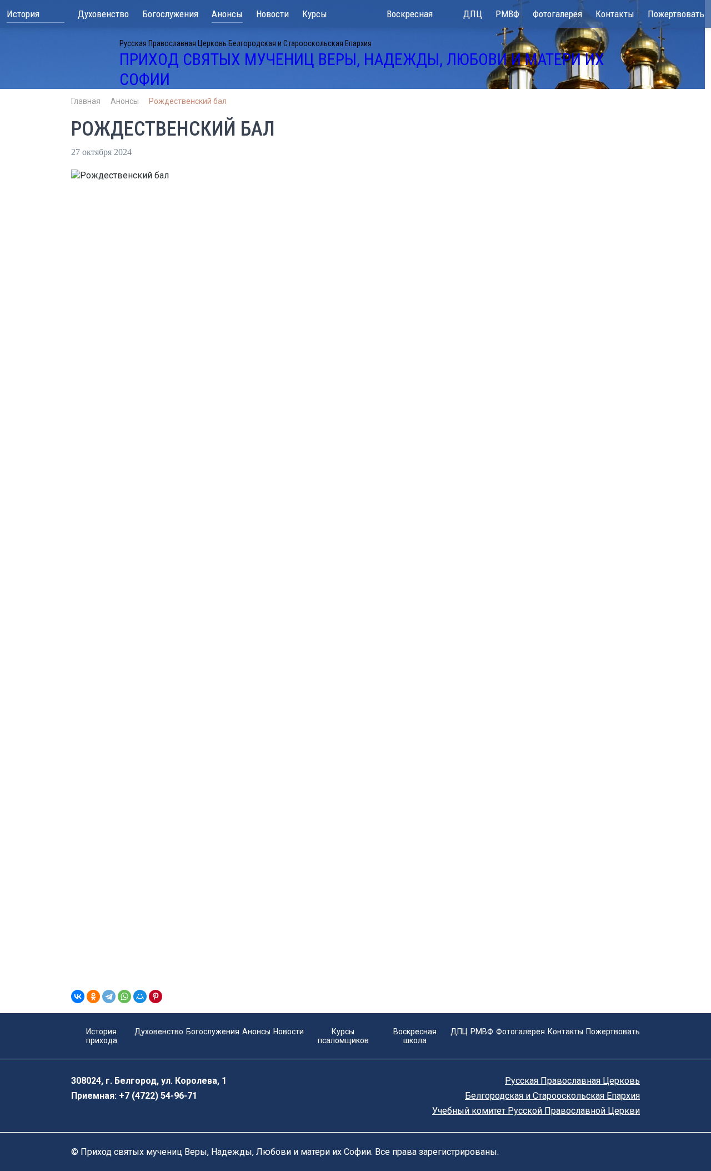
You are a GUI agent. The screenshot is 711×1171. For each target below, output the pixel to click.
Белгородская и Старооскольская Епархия (552, 1095)
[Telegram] (109, 996)
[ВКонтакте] (77, 996)
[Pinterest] (155, 996)
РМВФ (507, 13)
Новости (272, 13)
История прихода (23, 15)
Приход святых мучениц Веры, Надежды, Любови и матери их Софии (361, 69)
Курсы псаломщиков (329, 15)
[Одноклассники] (93, 996)
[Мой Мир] (140, 996)
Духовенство (103, 13)
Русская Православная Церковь (572, 1080)
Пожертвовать (676, 13)
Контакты (614, 13)
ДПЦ (472, 13)
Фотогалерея (557, 13)
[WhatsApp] (124, 996)
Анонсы (227, 13)
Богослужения (170, 13)
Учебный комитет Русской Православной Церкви (536, 1110)
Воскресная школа (410, 15)
